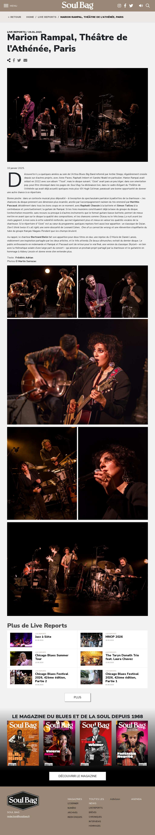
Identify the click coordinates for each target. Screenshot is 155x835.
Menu (13, 6)
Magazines (75, 799)
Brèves (92, 812)
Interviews (95, 821)
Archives (72, 812)
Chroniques (95, 817)
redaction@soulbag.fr (18, 816)
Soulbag (77, 6)
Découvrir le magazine (77, 776)
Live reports (47, 17)
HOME (30, 17)
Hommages (94, 826)
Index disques (75, 817)
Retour (15, 17)
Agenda (136, 799)
